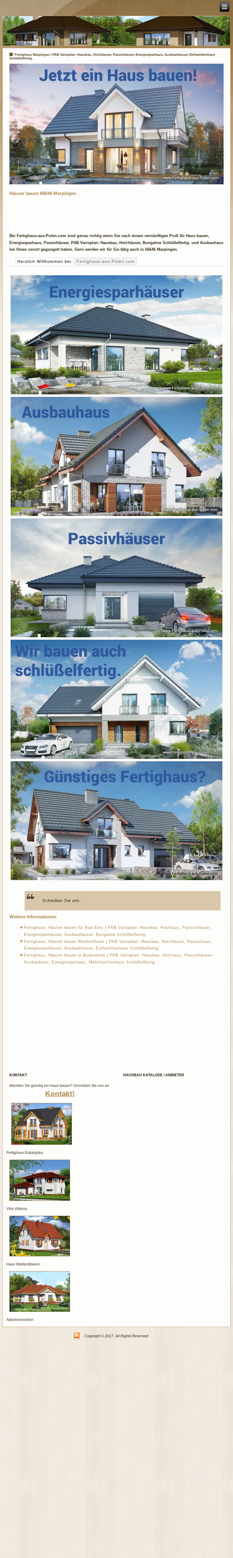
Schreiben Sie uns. (61, 900)
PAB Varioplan (116, 23)
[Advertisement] (119, 212)
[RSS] (76, 1336)
